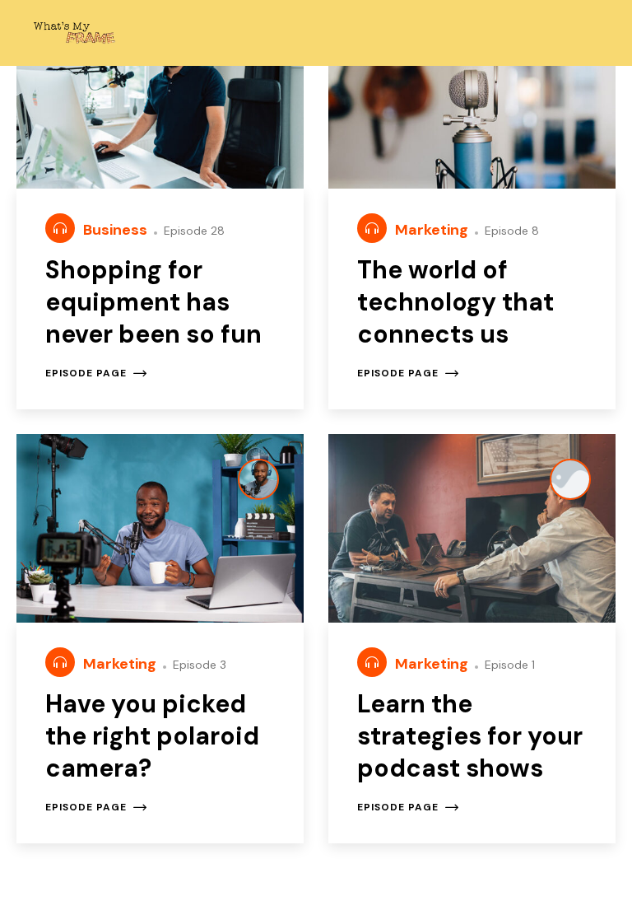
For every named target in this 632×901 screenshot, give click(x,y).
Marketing (433, 230)
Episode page (86, 373)
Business (117, 230)
